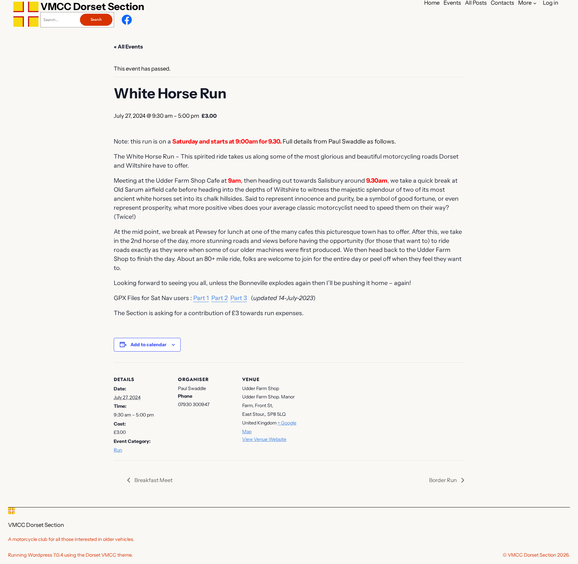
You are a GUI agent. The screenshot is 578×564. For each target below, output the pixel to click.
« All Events (128, 46)
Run (118, 450)
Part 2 (219, 298)
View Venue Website (264, 439)
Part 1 (201, 298)
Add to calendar (148, 345)
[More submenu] (535, 2)
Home (432, 3)
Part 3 (238, 298)
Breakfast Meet (153, 480)
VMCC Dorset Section (92, 6)
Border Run (443, 480)
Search (96, 19)
